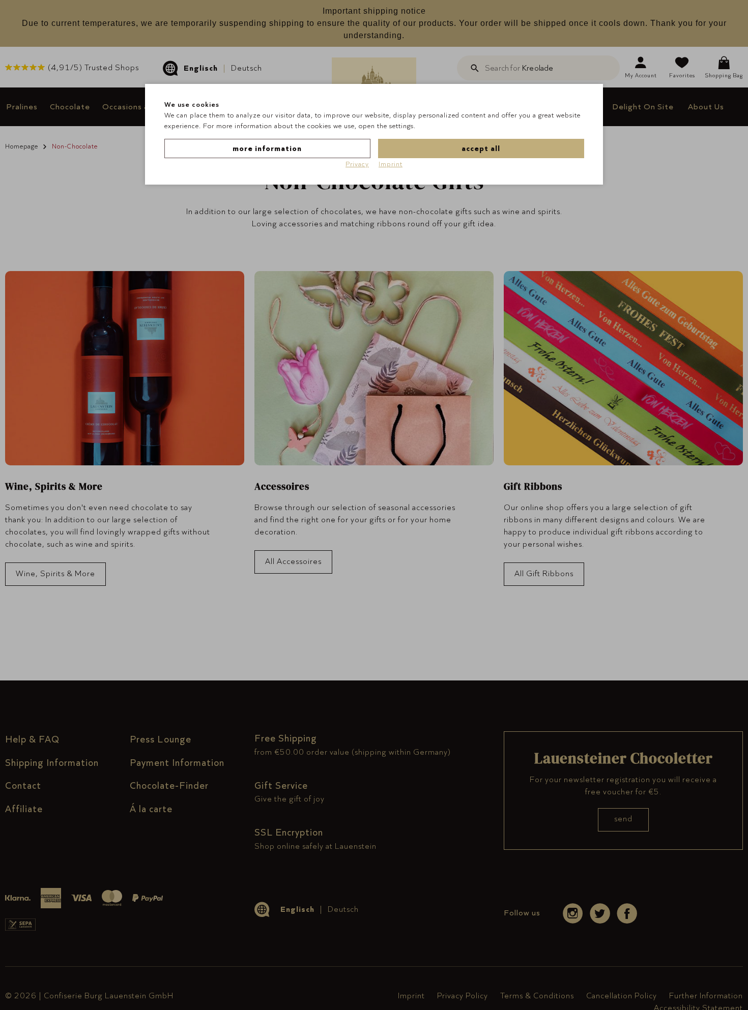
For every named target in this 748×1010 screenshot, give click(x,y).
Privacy (357, 164)
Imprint (390, 164)
